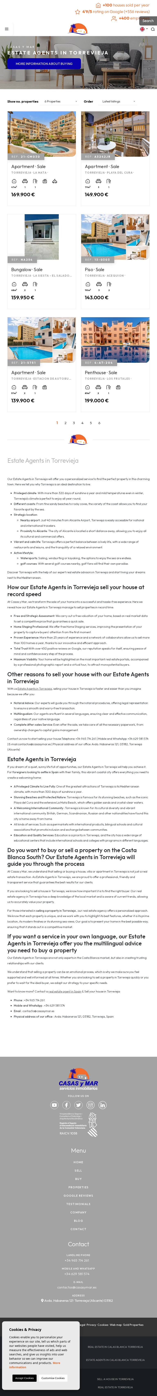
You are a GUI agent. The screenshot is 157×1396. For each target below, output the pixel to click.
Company (78, 1212)
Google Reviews (78, 1196)
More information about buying (44, 64)
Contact (79, 1229)
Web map (116, 1325)
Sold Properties (133, 1325)
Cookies (103, 1325)
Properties (78, 1187)
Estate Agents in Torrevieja (35, 689)
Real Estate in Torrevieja (115, 1387)
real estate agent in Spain (64, 991)
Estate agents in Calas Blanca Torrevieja (115, 1360)
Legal (81, 1325)
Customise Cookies (53, 1378)
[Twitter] (78, 1104)
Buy (78, 1179)
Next (72, 136)
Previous (12, 136)
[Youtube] (54, 1104)
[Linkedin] (103, 1104)
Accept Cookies (24, 1378)
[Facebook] (66, 1104)
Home (78, 1162)
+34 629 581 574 (76, 1274)
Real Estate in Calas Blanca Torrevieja (115, 1346)
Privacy (91, 1325)
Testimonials (78, 1204)
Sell (78, 1170)
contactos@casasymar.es (77, 1287)
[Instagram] (90, 1104)
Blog (78, 1221)
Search (148, 20)
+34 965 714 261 (77, 1260)
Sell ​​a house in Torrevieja (115, 1379)
